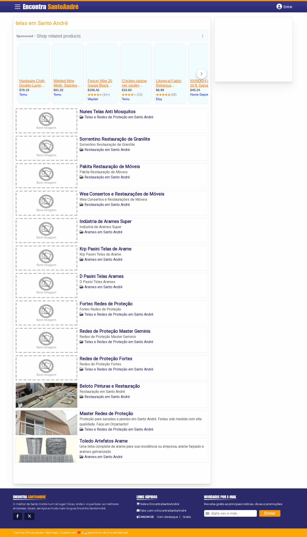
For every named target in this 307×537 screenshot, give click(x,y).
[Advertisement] (250, 50)
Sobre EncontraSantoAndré (159, 504)
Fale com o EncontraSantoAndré (163, 510)
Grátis (187, 517)
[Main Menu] (17, 6)
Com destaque (167, 517)
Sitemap (51, 532)
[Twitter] (29, 516)
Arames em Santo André (103, 232)
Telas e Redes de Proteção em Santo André (119, 117)
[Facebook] (17, 516)
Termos (18, 532)
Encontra (50, 6)
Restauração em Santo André (107, 150)
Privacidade (34, 532)
